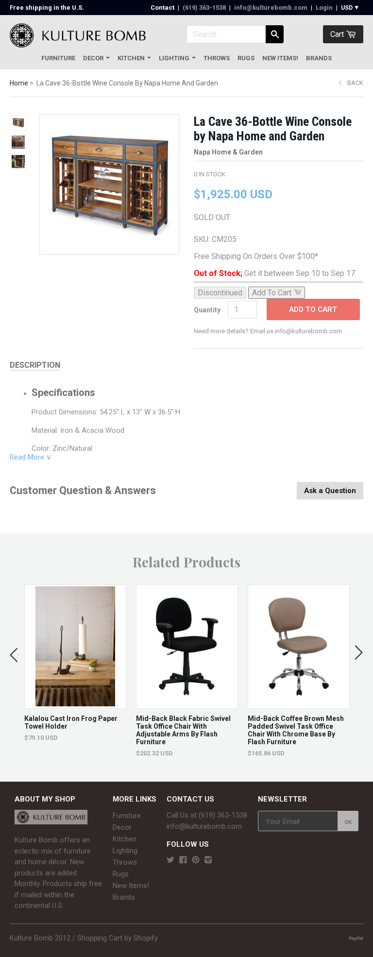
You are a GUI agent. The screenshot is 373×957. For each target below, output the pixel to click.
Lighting (174, 58)
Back (355, 82)
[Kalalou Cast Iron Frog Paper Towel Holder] (75, 703)
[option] (75, 663)
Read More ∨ (30, 457)
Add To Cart (313, 309)
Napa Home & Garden (228, 152)
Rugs (245, 58)
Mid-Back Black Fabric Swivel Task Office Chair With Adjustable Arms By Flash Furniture (183, 730)
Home (19, 83)
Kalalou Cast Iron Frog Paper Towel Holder (71, 722)
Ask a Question (330, 490)
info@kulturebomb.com (270, 7)
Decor (93, 58)
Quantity (207, 310)
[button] (14, 653)
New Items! (280, 58)
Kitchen (131, 58)
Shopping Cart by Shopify (117, 938)
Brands (319, 58)
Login (324, 7)
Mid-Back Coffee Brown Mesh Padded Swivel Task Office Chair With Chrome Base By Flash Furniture (296, 730)
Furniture (58, 58)
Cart (338, 34)
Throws (216, 58)
